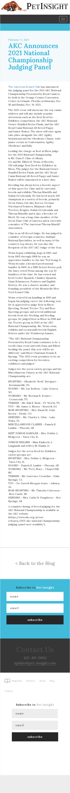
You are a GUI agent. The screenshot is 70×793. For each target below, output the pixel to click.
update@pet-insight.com (35, 663)
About (42, 680)
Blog (52, 680)
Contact (9, 691)
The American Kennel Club (24, 86)
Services (30, 680)
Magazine (17, 680)
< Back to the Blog (35, 563)
